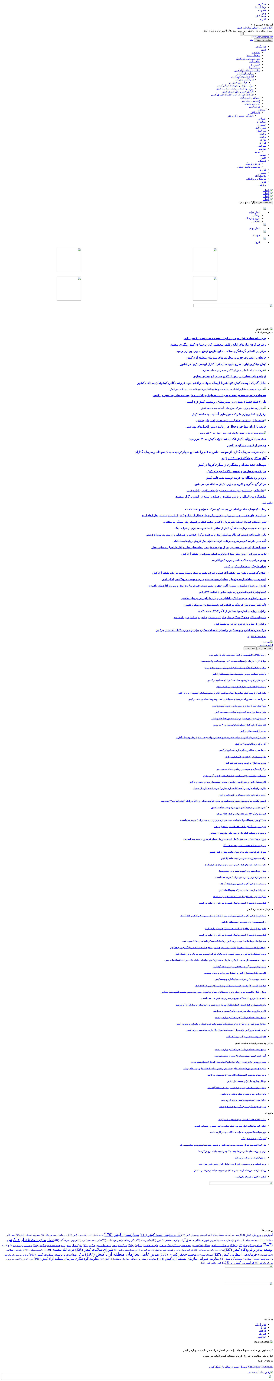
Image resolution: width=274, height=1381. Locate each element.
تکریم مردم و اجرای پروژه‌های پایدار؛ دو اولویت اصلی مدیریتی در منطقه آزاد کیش (223, 553)
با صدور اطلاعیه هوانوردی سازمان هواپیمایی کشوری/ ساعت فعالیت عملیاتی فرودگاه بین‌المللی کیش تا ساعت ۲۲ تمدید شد (213, 801)
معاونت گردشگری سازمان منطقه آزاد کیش (66, 1258)
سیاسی (262, 154)
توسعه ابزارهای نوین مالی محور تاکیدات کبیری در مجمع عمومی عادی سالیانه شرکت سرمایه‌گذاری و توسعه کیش (218, 947)
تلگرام (263, 19)
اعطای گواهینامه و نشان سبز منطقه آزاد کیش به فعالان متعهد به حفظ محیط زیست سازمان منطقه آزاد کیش (209, 572)
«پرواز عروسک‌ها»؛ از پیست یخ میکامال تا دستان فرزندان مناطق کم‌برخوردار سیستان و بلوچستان (224, 839)
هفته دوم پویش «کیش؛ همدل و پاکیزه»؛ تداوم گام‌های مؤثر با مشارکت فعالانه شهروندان (228, 1062)
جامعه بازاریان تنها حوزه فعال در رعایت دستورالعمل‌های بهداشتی (238, 718)
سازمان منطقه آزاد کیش (247, 70)
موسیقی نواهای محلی (248, 166)
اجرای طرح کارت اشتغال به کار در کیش (245, 566)
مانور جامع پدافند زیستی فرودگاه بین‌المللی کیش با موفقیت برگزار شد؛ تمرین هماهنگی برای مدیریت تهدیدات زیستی (206, 534)
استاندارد (261, 121)
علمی (263, 157)
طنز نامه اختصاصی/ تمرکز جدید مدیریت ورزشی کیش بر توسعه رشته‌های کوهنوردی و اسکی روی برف (223, 1145)
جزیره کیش (76, 1235)
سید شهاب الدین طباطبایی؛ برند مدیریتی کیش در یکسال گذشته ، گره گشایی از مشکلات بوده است (224, 941)
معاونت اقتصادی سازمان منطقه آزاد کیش (244, 1259)
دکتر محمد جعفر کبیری (89, 1240)
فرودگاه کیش (205, 1255)
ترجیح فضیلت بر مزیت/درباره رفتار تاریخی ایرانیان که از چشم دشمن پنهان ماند (232, 1164)
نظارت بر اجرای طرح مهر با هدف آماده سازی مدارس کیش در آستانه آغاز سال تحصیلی (229, 788)
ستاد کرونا (254, 67)
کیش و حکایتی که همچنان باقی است (250, 1177)
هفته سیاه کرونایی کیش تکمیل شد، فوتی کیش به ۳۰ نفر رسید (239, 725)
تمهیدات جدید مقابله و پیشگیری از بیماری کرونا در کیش (242, 750)
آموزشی (262, 109)
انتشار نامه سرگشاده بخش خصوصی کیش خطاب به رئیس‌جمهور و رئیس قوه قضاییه (230, 1126)
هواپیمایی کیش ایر (238, 82)
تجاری (263, 139)
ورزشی (262, 184)
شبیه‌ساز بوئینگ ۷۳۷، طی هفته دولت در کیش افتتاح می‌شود (241, 814)
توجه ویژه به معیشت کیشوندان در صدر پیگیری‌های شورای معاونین (238, 833)
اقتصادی (262, 124)
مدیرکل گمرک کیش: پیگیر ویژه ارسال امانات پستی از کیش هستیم (238, 852)
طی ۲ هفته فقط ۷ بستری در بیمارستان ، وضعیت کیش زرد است (239, 706)
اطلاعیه (256, 52)
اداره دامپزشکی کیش (242, 76)
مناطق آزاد (260, 175)
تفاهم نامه (254, 61)
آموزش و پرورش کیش (248, 58)
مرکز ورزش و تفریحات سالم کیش (235, 85)
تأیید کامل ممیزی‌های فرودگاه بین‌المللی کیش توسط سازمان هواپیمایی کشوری (225, 604)
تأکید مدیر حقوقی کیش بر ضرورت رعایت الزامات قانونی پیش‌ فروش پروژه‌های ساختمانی (219, 541)
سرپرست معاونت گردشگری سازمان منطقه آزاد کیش (163, 1245)
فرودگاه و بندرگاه (244, 79)
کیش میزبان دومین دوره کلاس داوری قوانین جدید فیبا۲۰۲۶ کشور (238, 807)
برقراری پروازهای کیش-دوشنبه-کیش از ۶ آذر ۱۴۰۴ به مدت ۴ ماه (232, 611)
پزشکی (262, 133)
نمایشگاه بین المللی (256, 178)
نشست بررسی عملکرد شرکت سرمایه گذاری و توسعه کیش (240, 979)
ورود (263, 13)
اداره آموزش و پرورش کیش (196, 1235)
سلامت (262, 148)
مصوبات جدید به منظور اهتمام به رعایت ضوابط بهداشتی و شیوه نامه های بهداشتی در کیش (227, 699)
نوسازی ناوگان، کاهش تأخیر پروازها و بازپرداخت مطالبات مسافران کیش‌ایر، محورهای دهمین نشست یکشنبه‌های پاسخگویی (213, 992)
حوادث (262, 1330)
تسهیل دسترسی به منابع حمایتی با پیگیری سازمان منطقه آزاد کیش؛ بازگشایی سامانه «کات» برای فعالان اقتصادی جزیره (215, 960)
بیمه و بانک (260, 127)
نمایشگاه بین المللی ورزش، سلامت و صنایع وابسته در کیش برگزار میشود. (234, 775)
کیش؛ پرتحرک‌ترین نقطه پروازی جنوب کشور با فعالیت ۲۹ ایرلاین (232, 592)
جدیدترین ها (250, 648)
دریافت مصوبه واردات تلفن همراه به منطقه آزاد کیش (243, 858)
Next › (259, 636)
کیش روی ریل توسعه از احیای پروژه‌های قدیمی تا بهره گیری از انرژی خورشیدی (232, 903)
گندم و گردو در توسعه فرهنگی (253, 1138)
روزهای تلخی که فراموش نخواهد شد (250, 1158)
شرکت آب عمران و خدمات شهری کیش (57, 1245)
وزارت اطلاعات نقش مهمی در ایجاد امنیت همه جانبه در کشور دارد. (237, 655)
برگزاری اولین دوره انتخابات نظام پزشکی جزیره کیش (243, 1094)
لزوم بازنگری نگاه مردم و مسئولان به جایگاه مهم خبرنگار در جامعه (238, 1132)
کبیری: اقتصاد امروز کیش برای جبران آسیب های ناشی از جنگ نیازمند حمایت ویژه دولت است (226, 1030)
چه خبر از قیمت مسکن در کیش (253, 731)
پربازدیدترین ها (264, 648)
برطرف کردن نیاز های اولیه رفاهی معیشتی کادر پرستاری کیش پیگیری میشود (233, 661)
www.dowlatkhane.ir (262, 36)
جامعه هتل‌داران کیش (93, 1235)
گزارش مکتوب (252, 103)
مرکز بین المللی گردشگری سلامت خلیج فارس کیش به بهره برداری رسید (235, 667)
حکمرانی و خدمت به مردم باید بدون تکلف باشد (246, 1036)
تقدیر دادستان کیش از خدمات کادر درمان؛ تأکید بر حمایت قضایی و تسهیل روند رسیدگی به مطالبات (214, 521)
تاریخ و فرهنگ (253, 163)
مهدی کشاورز (25, 1259)
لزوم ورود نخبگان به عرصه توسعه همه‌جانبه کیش (245, 763)
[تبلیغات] (268, 190)
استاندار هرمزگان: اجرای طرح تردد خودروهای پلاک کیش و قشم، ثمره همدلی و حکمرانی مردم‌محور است (221, 1024)
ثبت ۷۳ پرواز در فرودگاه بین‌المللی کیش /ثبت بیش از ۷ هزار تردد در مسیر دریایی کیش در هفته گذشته (223, 820)
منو (252, 39)
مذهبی (263, 172)
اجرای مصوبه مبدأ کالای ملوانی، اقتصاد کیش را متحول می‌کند (240, 826)
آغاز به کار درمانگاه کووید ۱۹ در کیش (250, 744)
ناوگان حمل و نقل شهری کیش (238, 91)
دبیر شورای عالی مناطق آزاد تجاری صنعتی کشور (183, 1240)
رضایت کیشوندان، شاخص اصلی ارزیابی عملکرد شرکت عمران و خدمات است (225, 509)
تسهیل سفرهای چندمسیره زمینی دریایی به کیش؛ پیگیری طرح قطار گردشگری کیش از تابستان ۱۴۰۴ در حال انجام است (204, 515)
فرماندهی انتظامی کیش (235, 1254)
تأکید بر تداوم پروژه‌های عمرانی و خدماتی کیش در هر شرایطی (239, 1011)
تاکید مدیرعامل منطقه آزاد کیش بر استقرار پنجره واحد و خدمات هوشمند (235, 973)
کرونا (257, 151)
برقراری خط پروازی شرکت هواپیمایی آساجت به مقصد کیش (240, 712)
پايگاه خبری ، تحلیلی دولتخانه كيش (255, 27)
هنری (263, 181)
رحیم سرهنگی (65, 1240)
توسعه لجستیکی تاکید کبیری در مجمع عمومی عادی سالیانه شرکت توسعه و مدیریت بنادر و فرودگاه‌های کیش (220, 954)
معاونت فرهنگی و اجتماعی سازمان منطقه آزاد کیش (128, 1259)
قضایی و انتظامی (251, 100)
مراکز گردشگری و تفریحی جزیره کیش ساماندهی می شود (241, 769)
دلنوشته (262, 145)
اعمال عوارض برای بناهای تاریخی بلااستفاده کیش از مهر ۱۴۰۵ (239, 896)
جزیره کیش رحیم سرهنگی (54, 1235)
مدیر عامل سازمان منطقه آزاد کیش (122, 1254)
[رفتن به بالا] (260, 1372)
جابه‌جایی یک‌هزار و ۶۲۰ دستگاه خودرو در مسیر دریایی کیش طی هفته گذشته (233, 998)
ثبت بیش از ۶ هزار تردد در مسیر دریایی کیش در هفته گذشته (240, 877)
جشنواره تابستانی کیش (28, 1235)
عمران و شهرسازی (250, 97)
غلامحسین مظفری (34, 1250)
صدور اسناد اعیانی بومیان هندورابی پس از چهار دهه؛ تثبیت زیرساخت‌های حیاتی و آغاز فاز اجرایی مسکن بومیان (208, 547)
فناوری (262, 142)
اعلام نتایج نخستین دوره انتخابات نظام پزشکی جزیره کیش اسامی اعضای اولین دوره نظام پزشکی (224, 1068)
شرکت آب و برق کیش (22, 1246)
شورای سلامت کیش (94, 1250)
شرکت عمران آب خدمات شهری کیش (132, 1250)
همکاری (262, 4)
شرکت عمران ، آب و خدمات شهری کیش (172, 1250)
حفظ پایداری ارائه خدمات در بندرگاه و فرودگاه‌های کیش (242, 890)
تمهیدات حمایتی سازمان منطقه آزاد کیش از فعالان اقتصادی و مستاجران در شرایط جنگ (220, 528)
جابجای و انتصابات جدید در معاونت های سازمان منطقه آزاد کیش (239, 674)
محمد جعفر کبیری (178, 1254)
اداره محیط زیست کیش (160, 1235)
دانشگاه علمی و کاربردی (241, 115)
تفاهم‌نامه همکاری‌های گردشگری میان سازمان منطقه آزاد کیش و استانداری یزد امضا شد (220, 617)
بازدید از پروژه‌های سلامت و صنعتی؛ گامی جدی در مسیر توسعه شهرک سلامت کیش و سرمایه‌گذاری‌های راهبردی (207, 585)
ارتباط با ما (260, 7)
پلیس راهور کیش (211, 1262)
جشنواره (255, 64)
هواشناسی (254, 106)
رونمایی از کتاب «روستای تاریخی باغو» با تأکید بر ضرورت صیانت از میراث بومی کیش (230, 1170)
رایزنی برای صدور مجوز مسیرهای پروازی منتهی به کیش (242, 795)
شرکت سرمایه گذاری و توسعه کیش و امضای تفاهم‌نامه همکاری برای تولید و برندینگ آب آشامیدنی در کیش (211, 630)
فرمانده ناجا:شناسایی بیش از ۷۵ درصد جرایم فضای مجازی (241, 686)
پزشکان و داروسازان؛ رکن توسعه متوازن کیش (246, 1081)
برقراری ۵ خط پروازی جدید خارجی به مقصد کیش (240, 623)
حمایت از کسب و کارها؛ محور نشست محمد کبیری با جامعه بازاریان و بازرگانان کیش (230, 985)
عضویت (262, 10)
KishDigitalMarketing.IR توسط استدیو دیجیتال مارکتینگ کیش (241, 1366)
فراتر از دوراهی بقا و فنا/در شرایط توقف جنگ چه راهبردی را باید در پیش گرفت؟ (232, 1151)
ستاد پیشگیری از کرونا (246, 1245)
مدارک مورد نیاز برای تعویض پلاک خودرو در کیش (245, 756)
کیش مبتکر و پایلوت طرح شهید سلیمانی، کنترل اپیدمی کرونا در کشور (237, 680)
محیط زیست (253, 55)
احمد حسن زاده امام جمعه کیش (226, 1235)
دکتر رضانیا (143, 1240)
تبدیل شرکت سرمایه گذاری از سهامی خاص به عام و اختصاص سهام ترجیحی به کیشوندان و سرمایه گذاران (221, 737)
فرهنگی (262, 160)
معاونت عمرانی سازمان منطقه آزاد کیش (188, 1258)
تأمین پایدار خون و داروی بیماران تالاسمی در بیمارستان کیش (240, 1056)
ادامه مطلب (266, 645)
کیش (263, 49)
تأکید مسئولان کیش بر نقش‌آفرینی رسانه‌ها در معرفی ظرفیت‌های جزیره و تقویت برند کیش (227, 782)
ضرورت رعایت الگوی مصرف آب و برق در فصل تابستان (242, 1106)
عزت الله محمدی (59, 1249)
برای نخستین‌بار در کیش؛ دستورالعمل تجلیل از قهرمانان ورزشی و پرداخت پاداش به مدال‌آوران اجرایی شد (221, 1005)
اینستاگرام (261, 16)
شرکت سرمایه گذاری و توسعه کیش (209, 1250)
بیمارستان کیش (245, 73)
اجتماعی (262, 118)
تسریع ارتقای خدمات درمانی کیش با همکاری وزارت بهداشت (240, 1017)
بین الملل (261, 130)
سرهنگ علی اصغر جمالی (213, 1245)
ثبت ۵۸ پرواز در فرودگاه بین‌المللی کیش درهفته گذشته (243, 884)
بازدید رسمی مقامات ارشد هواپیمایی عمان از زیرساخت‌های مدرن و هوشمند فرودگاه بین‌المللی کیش (214, 579)
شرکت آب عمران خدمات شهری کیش (105, 1245)
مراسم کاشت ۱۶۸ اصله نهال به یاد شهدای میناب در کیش (242, 1119)
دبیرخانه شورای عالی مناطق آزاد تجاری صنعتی (237, 1240)
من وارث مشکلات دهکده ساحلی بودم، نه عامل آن (244, 845)
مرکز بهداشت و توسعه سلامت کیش (235, 88)
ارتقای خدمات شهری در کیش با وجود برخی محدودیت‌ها (242, 871)
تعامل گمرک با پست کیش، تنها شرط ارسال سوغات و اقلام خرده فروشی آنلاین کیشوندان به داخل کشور (221, 693)
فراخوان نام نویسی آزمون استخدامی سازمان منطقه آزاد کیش (239, 966)
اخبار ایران (260, 1324)
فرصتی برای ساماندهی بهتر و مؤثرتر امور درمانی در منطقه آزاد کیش (236, 1087)
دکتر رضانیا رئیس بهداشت (118, 1240)
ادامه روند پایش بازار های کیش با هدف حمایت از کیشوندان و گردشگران (235, 865)
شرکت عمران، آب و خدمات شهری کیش (232, 94)
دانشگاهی (255, 112)
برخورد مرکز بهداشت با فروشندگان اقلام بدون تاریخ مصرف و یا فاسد (237, 1075)
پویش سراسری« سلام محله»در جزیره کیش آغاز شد (239, 560)
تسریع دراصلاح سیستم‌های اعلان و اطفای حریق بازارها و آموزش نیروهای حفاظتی (223, 598)
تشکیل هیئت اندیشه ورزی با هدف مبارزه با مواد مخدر (243, 1100)
